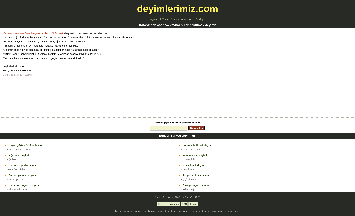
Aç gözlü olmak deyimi (196, 175)
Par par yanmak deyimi (22, 175)
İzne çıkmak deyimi (194, 165)
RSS (184, 204)
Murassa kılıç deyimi (195, 155)
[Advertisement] (177, 96)
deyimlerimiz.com (177, 8)
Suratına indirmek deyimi (197, 145)
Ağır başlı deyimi (19, 155)
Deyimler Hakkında (168, 204)
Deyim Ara (196, 128)
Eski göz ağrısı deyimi (196, 185)
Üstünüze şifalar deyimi (23, 165)
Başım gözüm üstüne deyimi (25, 145)
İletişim (193, 204)
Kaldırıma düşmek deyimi (24, 185)
